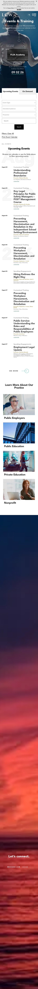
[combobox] (19, 102)
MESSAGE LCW (13, 867)
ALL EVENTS (6, 144)
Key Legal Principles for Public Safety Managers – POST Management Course (25, 197)
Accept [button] (19, 9)
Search (19, 127)
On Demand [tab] (27, 91)
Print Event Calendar (9, 137)
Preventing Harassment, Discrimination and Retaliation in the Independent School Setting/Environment (25, 225)
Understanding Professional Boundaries (22, 173)
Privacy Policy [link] (10, 8)
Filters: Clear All (8, 133)
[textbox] (7, 102)
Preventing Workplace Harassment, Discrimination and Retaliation (24, 253)
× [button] (36, 1)
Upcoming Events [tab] (10, 91)
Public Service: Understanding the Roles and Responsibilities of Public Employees (24, 326)
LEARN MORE (18, 63)
